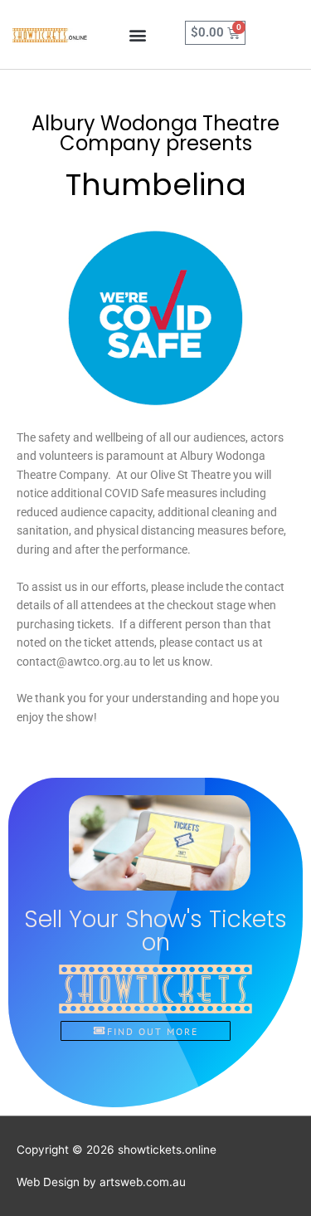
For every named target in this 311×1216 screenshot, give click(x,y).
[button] (138, 34)
